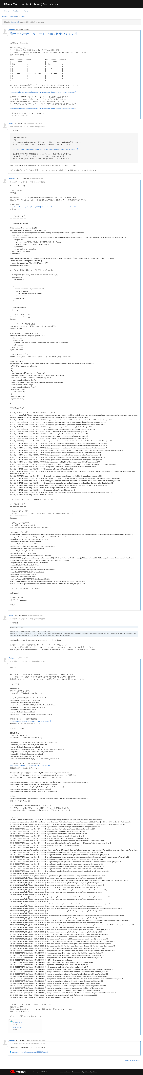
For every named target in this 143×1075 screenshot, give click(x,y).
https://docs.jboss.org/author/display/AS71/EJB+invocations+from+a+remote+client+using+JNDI (42, 109)
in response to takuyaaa (34, 123)
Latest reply (15, 22)
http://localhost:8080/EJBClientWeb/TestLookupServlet (29, 766)
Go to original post (133, 1060)
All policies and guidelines (89, 1072)
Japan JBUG (13, 16)
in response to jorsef (36, 178)
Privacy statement (65, 1072)
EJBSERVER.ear (18, 1022)
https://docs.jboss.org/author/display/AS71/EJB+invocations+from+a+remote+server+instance (42, 92)
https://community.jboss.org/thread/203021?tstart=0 (30, 1052)
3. (10, 619)
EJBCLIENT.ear (17, 1027)
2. (10, 182)
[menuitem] (6, 11)
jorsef (11, 123)
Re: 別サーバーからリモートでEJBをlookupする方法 (28, 126)
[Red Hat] (17, 1071)
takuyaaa (12, 29)
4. (10, 661)
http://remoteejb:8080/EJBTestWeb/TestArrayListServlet (29, 721)
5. (10, 1043)
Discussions (21, 16)
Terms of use (76, 1072)
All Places (5, 16)
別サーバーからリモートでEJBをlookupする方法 (44, 34)
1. (10, 126)
